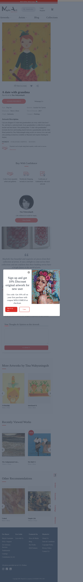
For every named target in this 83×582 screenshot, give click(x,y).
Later (24, 309)
